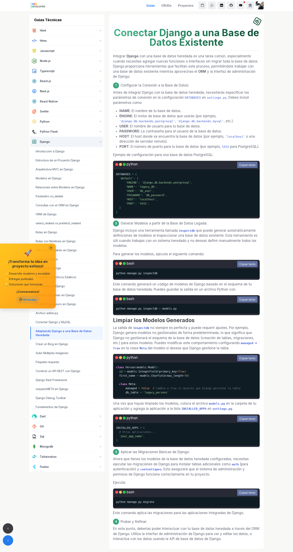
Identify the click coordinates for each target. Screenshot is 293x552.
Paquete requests (47, 362)
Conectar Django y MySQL (53, 322)
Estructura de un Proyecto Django (58, 160)
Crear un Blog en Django (52, 344)
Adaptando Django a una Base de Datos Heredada (64, 333)
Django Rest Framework (51, 380)
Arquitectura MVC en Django (54, 169)
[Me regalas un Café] (250, 5)
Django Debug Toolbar (51, 398)
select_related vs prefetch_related (58, 223)
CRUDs (166, 5)
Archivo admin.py (47, 313)
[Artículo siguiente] (8, 540)
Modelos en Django (49, 178)
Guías (150, 5)
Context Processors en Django (56, 304)
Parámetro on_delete (49, 196)
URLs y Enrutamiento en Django (56, 250)
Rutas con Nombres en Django (56, 241)
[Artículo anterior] (8, 528)
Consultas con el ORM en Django (57, 205)
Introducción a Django (50, 151)
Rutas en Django (46, 232)
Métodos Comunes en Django (55, 295)
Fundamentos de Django (52, 407)
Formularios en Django (50, 286)
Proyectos (186, 5)
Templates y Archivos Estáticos (56, 277)
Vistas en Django (47, 259)
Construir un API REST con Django (58, 371)
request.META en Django (52, 389)
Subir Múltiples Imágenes (52, 353)
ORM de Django (46, 214)
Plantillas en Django (48, 268)
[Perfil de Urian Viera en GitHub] (231, 5)
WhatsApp (29, 299)
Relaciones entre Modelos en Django (60, 187)
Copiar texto (247, 165)
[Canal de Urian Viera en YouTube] (241, 5)
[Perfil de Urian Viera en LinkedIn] (221, 5)
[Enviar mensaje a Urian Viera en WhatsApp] (212, 5)
